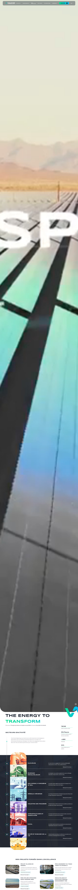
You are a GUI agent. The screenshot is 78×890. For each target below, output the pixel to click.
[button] (18, 3)
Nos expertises (33, 3)
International (47, 3)
